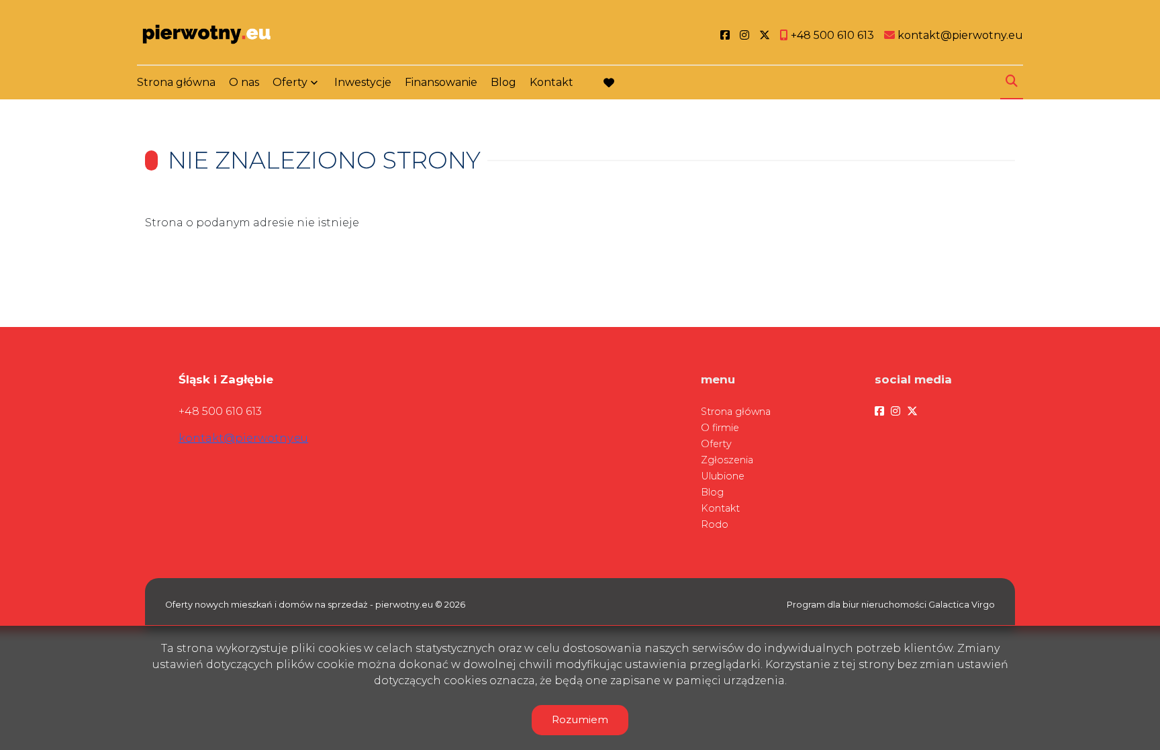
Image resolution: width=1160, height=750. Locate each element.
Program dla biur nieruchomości (857, 605)
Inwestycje (362, 82)
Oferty (290, 82)
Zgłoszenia (727, 460)
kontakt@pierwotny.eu (243, 438)
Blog (503, 82)
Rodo (714, 524)
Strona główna (176, 82)
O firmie (720, 428)
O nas (244, 82)
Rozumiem (580, 719)
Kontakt (551, 82)
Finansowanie (441, 82)
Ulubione (722, 476)
